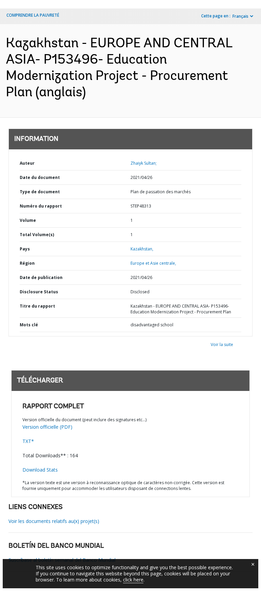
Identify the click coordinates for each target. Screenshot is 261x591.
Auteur (27, 163)
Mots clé (29, 325)
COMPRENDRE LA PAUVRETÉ (32, 15)
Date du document (40, 177)
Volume (28, 220)
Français (240, 16)
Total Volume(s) (37, 234)
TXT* (28, 441)
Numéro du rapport (41, 206)
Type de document (40, 192)
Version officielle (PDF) (47, 427)
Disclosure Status (39, 292)
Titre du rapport (37, 306)
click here (133, 579)
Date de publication (41, 277)
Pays (25, 249)
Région (27, 263)
